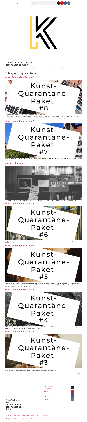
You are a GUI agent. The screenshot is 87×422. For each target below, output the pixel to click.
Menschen (35, 69)
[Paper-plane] (68, 3)
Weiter (80, 373)
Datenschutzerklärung (28, 415)
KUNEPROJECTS (48, 396)
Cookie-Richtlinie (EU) (42, 415)
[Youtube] (62, 3)
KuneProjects (16, 3)
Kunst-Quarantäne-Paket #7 (19, 121)
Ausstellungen (26, 69)
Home (9, 3)
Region (42, 69)
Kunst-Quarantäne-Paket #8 (19, 77)
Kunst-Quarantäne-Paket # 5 (19, 245)
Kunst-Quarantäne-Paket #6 (19, 203)
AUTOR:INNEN (48, 386)
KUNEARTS (47, 399)
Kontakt (9, 415)
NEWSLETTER (47, 389)
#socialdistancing (14, 163)
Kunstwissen (56, 69)
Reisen (48, 69)
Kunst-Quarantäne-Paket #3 (19, 331)
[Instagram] (58, 3)
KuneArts (25, 3)
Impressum (17, 415)
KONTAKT (46, 391)
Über (63, 69)
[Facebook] (65, 3)
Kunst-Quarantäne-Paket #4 (19, 289)
